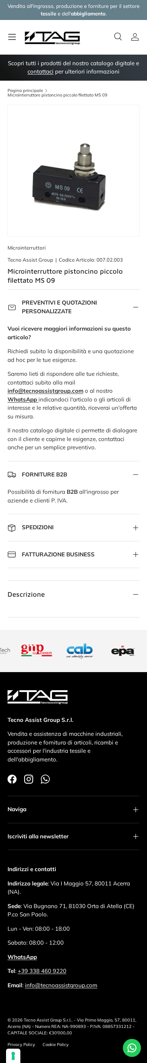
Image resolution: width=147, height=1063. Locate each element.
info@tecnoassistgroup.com (61, 985)
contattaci (41, 71)
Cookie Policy (56, 1044)
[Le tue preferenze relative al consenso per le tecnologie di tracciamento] (13, 1056)
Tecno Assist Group (30, 260)
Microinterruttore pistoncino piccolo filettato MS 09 (57, 95)
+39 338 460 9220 (42, 970)
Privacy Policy (21, 1044)
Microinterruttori (27, 248)
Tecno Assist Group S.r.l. (48, 1020)
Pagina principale (25, 91)
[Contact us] (132, 1048)
